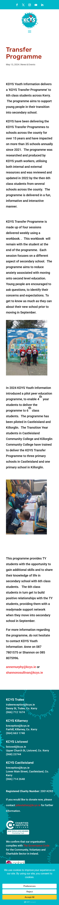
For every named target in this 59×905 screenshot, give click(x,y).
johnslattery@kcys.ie (28, 805)
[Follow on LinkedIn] (42, 4)
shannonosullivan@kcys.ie (24, 672)
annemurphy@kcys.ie (21, 667)
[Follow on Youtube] (35, 4)
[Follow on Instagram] (29, 4)
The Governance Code (36, 845)
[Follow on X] (23, 4)
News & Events (28, 64)
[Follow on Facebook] (17, 4)
